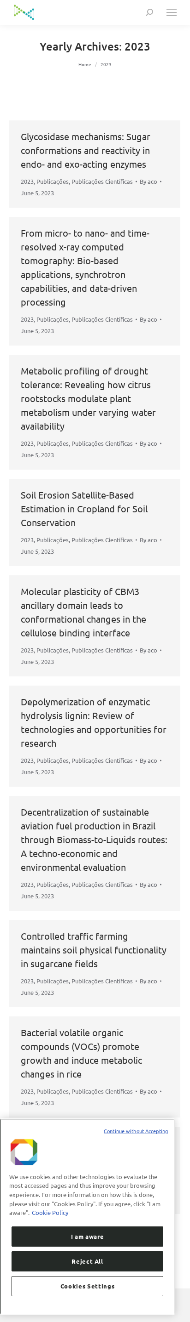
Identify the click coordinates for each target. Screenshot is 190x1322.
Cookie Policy (50, 1212)
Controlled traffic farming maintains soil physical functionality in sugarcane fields (93, 949)
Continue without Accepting (136, 1131)
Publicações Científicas (102, 181)
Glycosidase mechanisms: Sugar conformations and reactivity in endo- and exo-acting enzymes (85, 150)
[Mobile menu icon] (171, 12)
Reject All (87, 1261)
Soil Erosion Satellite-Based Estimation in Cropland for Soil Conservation (84, 508)
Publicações (52, 181)
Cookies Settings (87, 1286)
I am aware (87, 1236)
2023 (27, 181)
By (148, 181)
